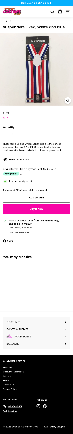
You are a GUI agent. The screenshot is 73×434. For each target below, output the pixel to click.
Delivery (7, 376)
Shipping (20, 190)
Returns (7, 380)
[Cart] (60, 11)
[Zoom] (67, 100)
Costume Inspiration (13, 371)
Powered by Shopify (53, 426)
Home (6, 21)
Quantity (8, 127)
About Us (7, 367)
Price (6, 112)
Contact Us (9, 384)
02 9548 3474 (42, 3)
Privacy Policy (10, 389)
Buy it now (36, 209)
